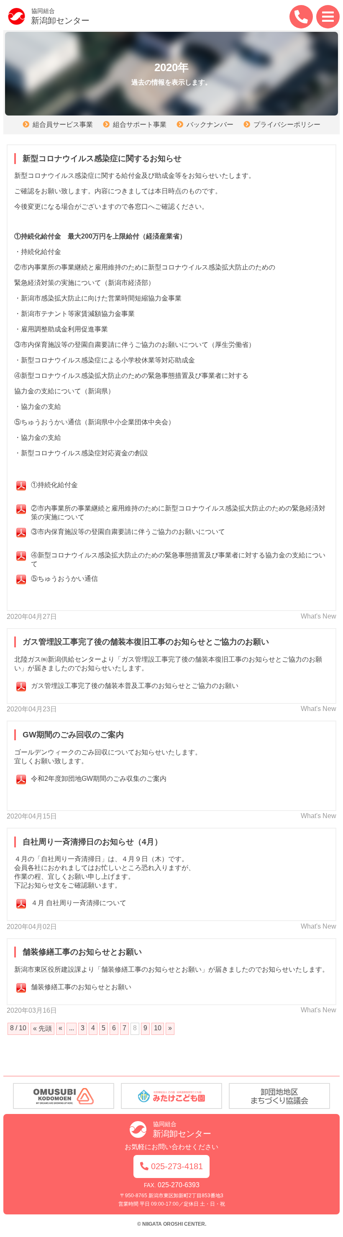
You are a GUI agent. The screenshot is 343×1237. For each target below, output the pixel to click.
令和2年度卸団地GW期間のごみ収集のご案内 (98, 778)
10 (157, 1028)
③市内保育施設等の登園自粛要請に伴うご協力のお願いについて (128, 531)
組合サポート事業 (139, 124)
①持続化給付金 (54, 484)
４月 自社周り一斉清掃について (78, 902)
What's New (318, 616)
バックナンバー (210, 124)
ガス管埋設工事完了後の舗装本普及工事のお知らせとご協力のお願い (134, 685)
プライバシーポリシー (286, 124)
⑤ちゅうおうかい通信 (64, 578)
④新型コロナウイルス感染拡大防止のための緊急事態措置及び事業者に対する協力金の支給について (178, 559)
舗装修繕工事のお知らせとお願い (81, 987)
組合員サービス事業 (63, 124)
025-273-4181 (177, 1166)
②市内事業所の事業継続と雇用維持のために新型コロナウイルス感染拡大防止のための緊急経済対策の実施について (178, 512)
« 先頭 (42, 1028)
